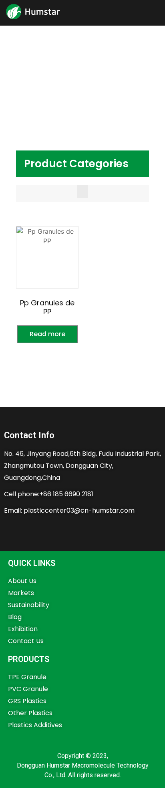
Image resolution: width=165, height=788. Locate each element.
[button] (82, 191)
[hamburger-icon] (150, 13)
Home (18, 63)
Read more (47, 334)
